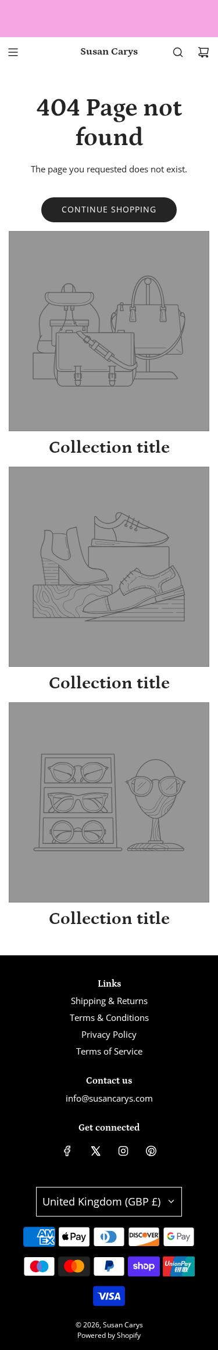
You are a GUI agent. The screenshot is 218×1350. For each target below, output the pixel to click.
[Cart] (203, 52)
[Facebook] (67, 1151)
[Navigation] (13, 52)
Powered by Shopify (109, 1335)
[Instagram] (123, 1151)
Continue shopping (109, 209)
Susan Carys (109, 51)
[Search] (178, 52)
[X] (95, 1151)
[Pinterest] (151, 1151)
